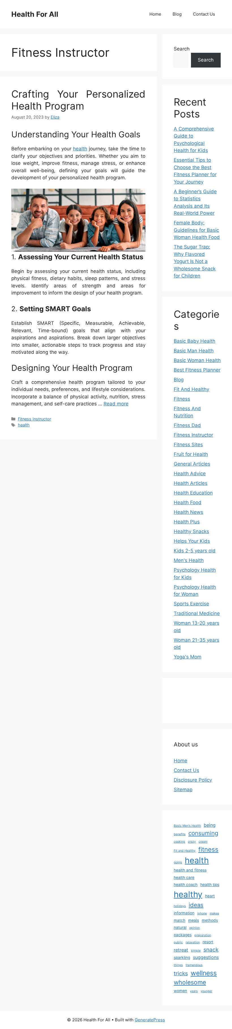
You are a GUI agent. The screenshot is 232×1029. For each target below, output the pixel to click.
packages (183, 935)
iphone (202, 913)
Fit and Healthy (185, 851)
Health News (188, 512)
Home (155, 14)
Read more (116, 404)
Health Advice (190, 473)
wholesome (190, 982)
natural (180, 927)
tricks (181, 973)
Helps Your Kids (192, 541)
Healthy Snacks (191, 531)
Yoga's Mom (187, 657)
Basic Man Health (194, 350)
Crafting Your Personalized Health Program (78, 100)
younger (206, 991)
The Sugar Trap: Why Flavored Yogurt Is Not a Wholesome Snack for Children (195, 261)
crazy (192, 841)
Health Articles (190, 483)
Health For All (34, 14)
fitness (208, 849)
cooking (179, 841)
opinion (194, 928)
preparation (202, 935)
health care (184, 877)
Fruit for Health (191, 454)
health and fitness (190, 870)
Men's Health (189, 560)
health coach (185, 884)
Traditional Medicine (197, 613)
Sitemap (183, 789)
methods (210, 920)
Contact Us (204, 14)
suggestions (206, 957)
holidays (180, 906)
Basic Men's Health (187, 826)
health (80, 148)
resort (208, 942)
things (178, 965)
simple (196, 950)
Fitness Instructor (34, 418)
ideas (196, 904)
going (178, 862)
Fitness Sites (188, 444)
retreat (181, 950)
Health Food (187, 502)
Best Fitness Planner (197, 370)
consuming (203, 833)
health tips (209, 884)
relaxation (193, 942)
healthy (188, 894)
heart (210, 896)
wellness (204, 973)
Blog (177, 14)
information (184, 913)
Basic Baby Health (194, 341)
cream (203, 841)
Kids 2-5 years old (195, 551)
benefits (180, 834)
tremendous (194, 965)
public (178, 942)
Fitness (182, 399)
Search (182, 49)
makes (214, 913)
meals (193, 920)
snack (210, 949)
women (180, 990)
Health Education (193, 493)
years (194, 991)
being (210, 825)
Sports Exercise (191, 604)
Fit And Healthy (191, 389)
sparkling (182, 957)
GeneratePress (150, 1019)
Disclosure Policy (193, 780)
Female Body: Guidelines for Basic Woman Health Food (197, 230)
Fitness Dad (187, 425)
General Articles (192, 464)
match (179, 920)
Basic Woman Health (197, 360)
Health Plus (187, 522)
